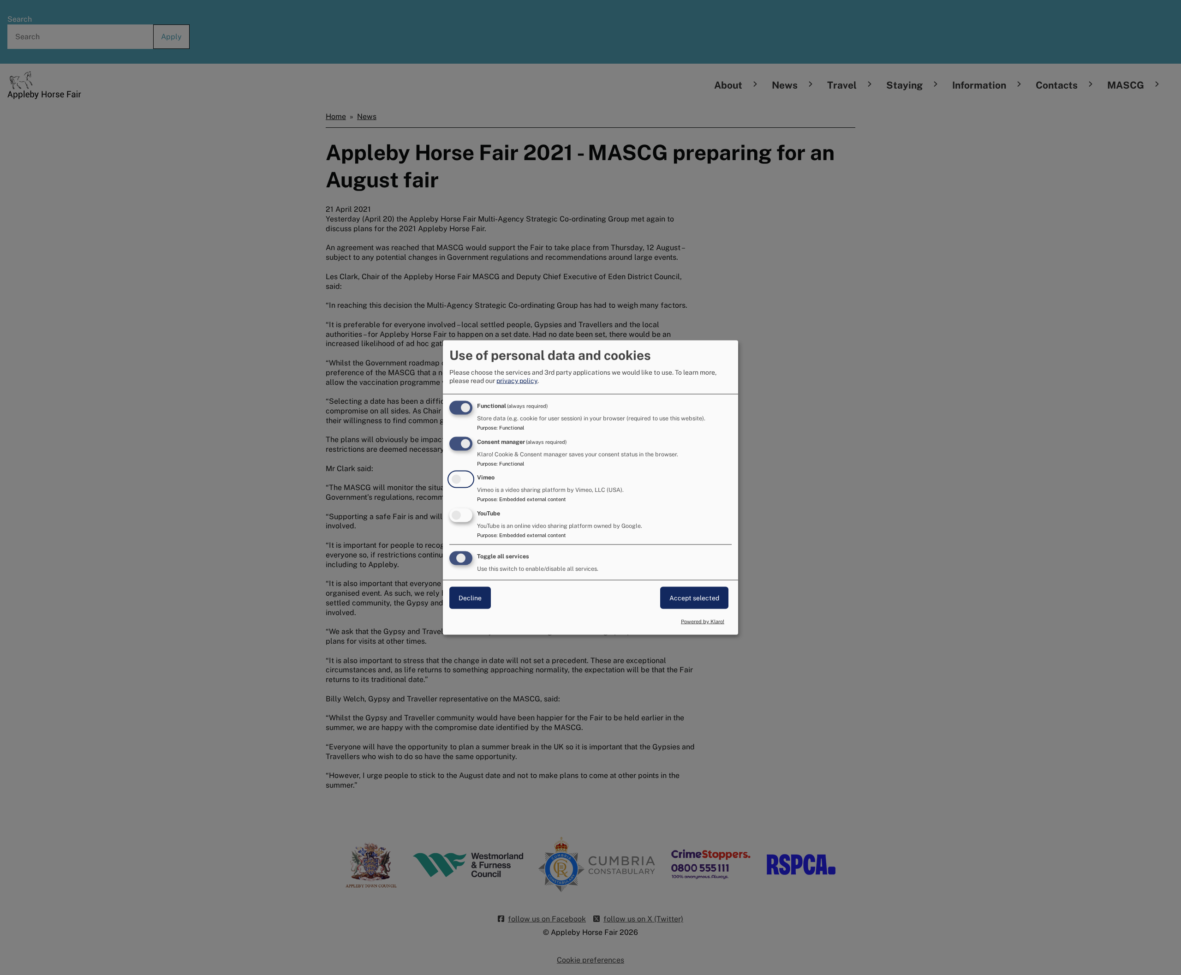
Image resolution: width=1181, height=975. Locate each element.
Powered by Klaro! (702, 621)
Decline (470, 598)
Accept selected (694, 598)
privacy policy (516, 380)
